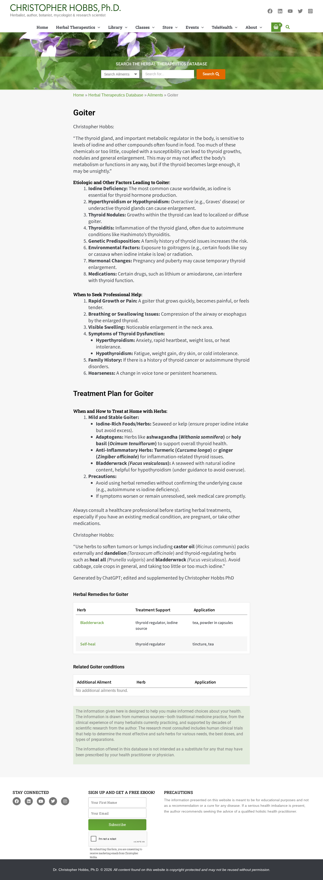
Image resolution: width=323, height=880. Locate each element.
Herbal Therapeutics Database (115, 95)
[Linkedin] (280, 11)
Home (78, 95)
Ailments (155, 95)
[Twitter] (300, 11)
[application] (97, 27)
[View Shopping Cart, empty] (276, 27)
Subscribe (117, 824)
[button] (288, 27)
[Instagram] (310, 11)
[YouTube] (290, 11)
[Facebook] (270, 11)
